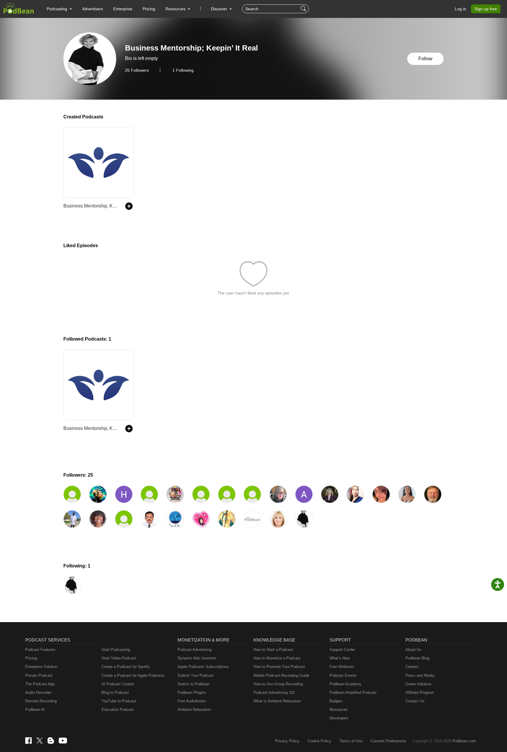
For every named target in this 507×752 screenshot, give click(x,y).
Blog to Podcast (115, 692)
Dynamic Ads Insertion (197, 658)
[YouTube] (63, 740)
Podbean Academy (345, 684)
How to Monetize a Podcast (277, 658)
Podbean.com (464, 741)
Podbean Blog (417, 658)
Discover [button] (219, 8)
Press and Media (419, 675)
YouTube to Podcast (119, 701)
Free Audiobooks (192, 701)
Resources (338, 709)
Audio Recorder (38, 692)
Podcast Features (40, 649)
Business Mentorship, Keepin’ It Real (91, 205)
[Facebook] (28, 740)
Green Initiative (418, 684)
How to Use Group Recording (278, 684)
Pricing (149, 8)
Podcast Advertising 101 (274, 692)
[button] (59, 9)
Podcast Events (343, 675)
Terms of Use (350, 741)
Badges (335, 701)
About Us (413, 649)
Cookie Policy (319, 741)
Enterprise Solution (41, 666)
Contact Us (415, 701)
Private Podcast (39, 675)
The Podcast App (40, 684)
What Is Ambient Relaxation (277, 701)
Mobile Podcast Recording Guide (281, 675)
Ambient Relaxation (194, 709)
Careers (412, 666)
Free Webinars (341, 666)
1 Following (183, 70)
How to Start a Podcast (273, 649)
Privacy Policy (287, 741)
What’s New (339, 658)
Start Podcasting (116, 649)
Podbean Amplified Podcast (352, 692)
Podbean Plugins (192, 692)
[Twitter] (39, 741)
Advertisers (92, 8)
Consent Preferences (388, 741)
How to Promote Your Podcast (279, 666)
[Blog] (51, 740)
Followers (137, 70)
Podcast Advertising (195, 649)
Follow (425, 58)
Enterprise (122, 8)
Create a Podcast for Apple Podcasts (133, 675)
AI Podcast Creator (118, 684)
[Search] (304, 9)
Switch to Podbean (193, 684)
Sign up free (485, 8)
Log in (460, 8)
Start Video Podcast (119, 658)
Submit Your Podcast (196, 675)
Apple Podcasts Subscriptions (203, 666)
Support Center (342, 649)
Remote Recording (41, 701)
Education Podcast (118, 709)
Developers (339, 718)
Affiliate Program (419, 692)
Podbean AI (35, 709)
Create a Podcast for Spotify (126, 666)
